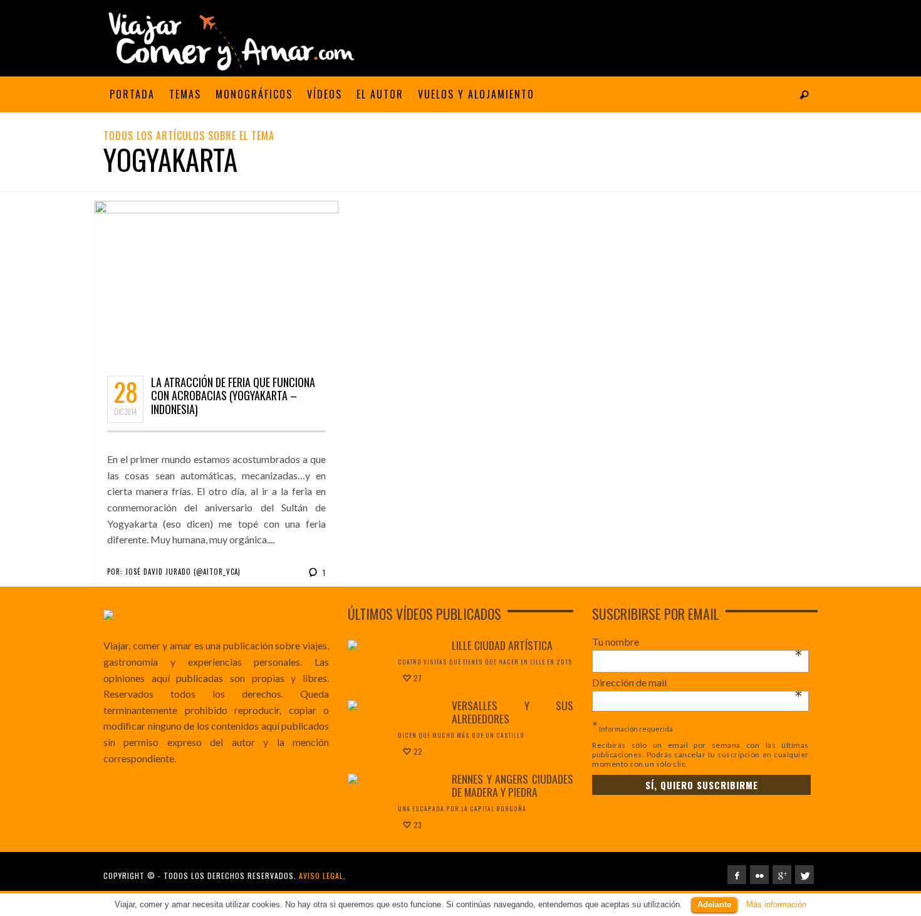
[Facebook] (736, 874)
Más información (776, 904)
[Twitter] (804, 874)
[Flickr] (759, 874)
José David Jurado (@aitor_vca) (183, 572)
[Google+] (782, 874)
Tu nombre (697, 642)
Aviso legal (321, 875)
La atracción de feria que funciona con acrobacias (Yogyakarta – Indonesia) (233, 395)
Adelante (714, 904)
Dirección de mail (697, 682)
